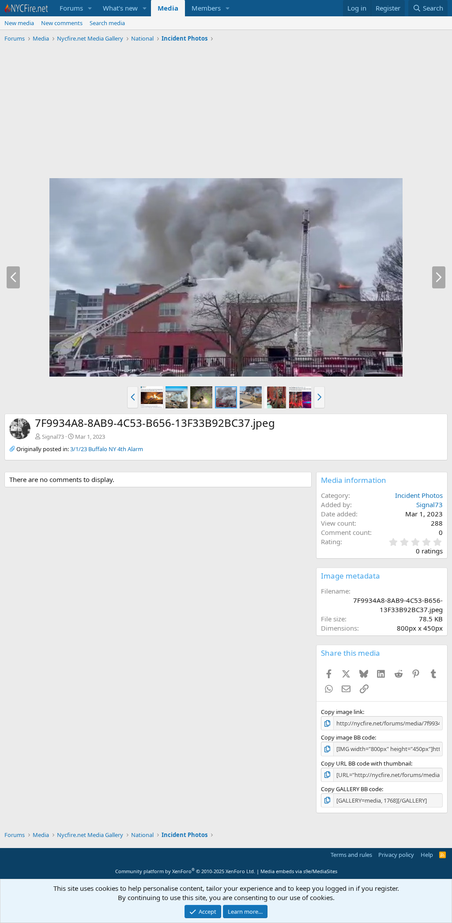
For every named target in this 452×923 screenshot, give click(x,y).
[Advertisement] (226, 111)
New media (19, 23)
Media (168, 8)
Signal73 (53, 437)
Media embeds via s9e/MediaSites (298, 871)
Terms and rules (351, 855)
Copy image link (342, 712)
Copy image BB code (348, 737)
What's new (120, 8)
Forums (71, 8)
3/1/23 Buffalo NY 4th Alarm (106, 449)
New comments (62, 23)
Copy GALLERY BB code (351, 789)
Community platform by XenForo (185, 871)
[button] (90, 8)
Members (206, 8)
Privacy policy (396, 855)
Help (427, 855)
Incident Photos (419, 495)
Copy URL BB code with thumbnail (366, 763)
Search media (107, 23)
